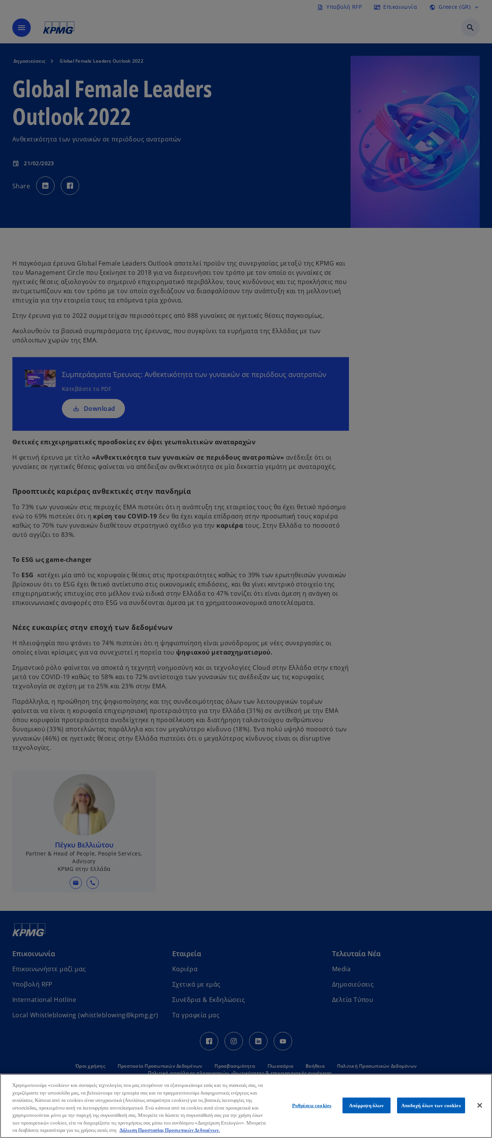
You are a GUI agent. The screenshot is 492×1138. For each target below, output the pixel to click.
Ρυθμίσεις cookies (311, 1105)
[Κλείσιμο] (479, 1105)
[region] (246, 1106)
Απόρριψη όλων (366, 1105)
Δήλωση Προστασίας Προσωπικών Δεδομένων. (170, 1130)
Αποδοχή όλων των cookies (431, 1105)
